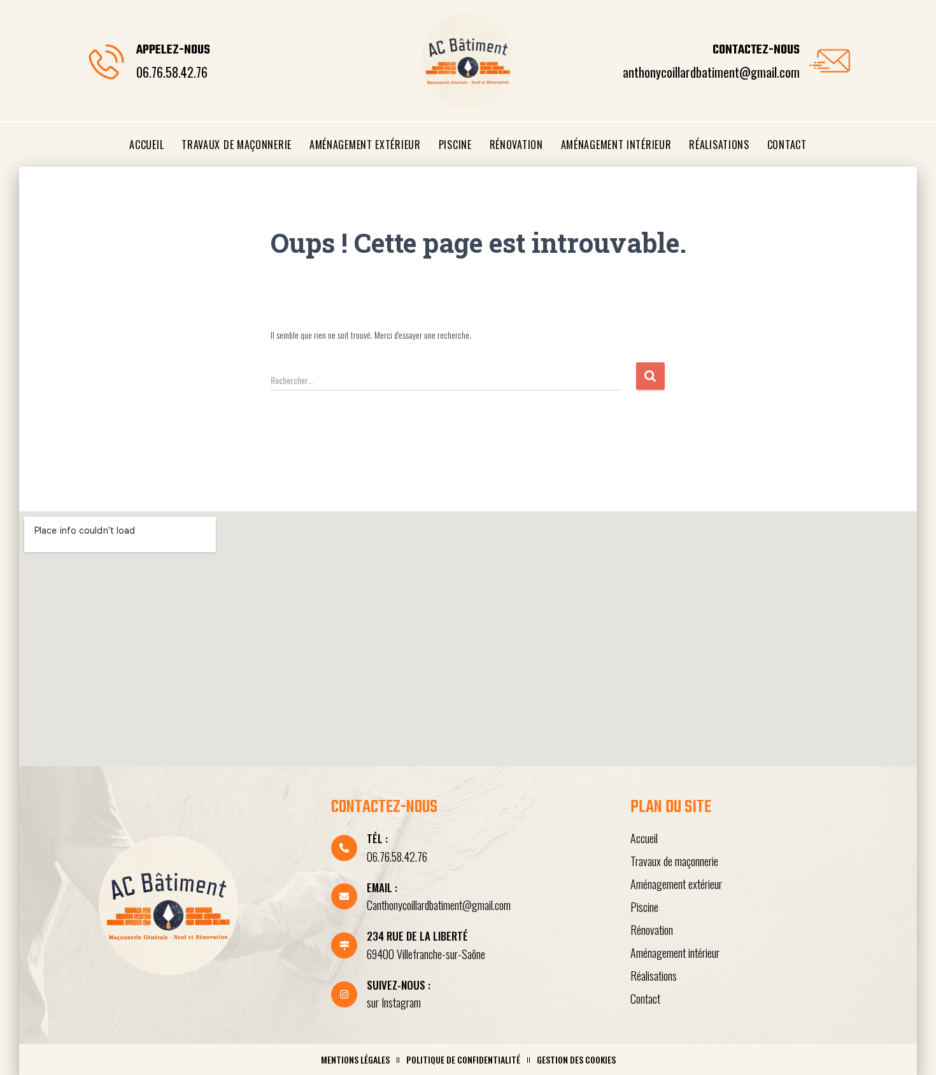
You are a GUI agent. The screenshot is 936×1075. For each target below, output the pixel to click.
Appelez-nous (173, 50)
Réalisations (719, 144)
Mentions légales (355, 1059)
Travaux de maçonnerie (236, 144)
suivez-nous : (398, 985)
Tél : (377, 838)
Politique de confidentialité (463, 1059)
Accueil (146, 144)
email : (382, 887)
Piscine (455, 144)
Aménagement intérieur (616, 144)
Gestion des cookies (576, 1059)
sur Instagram (394, 1002)
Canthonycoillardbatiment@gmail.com (439, 905)
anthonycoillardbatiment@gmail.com (711, 72)
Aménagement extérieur (365, 144)
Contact (787, 144)
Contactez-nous (756, 50)
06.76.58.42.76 (172, 72)
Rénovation (516, 144)
